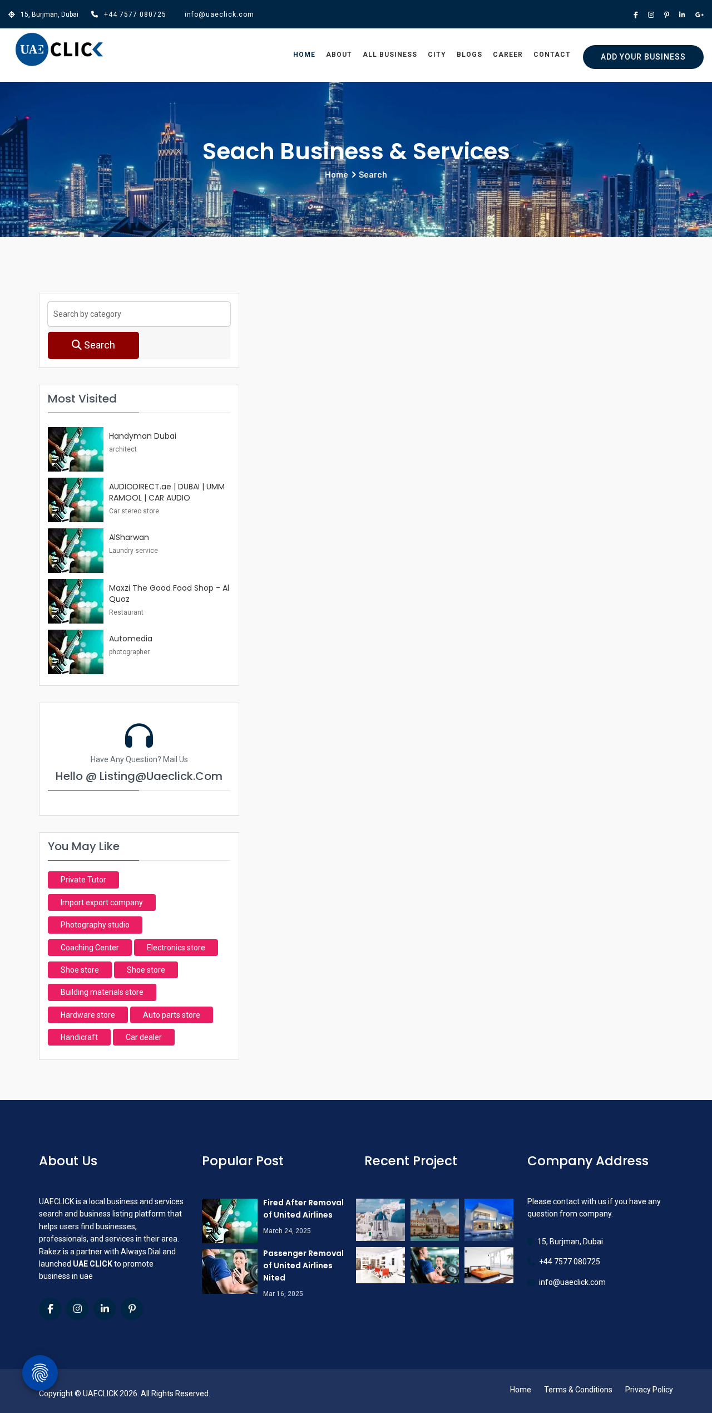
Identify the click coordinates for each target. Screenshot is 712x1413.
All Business (390, 54)
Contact (552, 54)
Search (98, 345)
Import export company (102, 902)
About (339, 54)
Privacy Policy (649, 1389)
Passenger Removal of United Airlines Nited (303, 1265)
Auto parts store (171, 1014)
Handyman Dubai (142, 435)
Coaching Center (90, 947)
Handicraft (79, 1037)
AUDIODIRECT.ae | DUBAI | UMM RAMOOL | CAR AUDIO (167, 492)
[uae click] (59, 49)
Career (508, 54)
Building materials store (102, 992)
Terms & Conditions (578, 1389)
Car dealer (144, 1037)
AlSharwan (129, 537)
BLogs (469, 54)
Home (304, 54)
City (437, 54)
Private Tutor (83, 879)
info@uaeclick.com (219, 14)
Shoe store (80, 969)
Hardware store (88, 1014)
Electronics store (176, 947)
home (336, 175)
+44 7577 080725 (135, 14)
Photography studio (95, 924)
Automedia (130, 638)
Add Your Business (643, 56)
